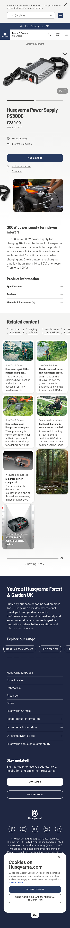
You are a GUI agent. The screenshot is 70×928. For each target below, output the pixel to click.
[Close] (59, 857)
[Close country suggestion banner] (65, 4)
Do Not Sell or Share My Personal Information (35, 898)
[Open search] (50, 35)
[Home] (5, 35)
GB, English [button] (17, 36)
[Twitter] (58, 829)
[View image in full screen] (35, 72)
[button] (65, 53)
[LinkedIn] (46, 829)
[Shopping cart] (58, 35)
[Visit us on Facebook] (11, 829)
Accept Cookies (35, 889)
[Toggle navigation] (66, 35)
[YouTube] (35, 829)
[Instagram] (23, 829)
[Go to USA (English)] (60, 15)
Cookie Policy (16, 882)
